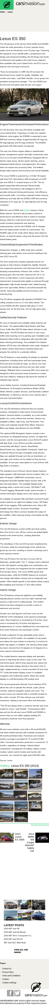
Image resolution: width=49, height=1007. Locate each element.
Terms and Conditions (11, 976)
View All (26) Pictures (40, 825)
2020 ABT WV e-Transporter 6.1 (17, 936)
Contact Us (6, 969)
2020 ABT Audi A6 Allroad (15, 932)
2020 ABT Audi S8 (11, 928)
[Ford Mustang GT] (38, 915)
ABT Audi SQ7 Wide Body (15, 943)
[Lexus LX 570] (38, 905)
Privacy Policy (8, 972)
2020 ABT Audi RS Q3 (13, 939)
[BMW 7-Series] (24, 905)
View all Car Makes (21, 951)
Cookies (5, 979)
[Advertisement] (24, 873)
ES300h (27, 210)
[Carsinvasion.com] (22, 8)
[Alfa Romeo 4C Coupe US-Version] (24, 915)
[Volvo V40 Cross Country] (10, 905)
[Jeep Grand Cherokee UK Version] (10, 915)
